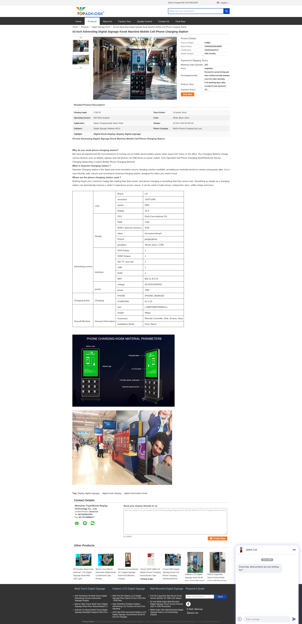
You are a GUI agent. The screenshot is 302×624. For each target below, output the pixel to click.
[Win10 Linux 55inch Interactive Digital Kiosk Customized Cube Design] (106, 560)
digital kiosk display (111, 493)
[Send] (294, 619)
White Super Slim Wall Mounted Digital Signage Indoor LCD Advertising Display (166, 612)
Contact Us (163, 21)
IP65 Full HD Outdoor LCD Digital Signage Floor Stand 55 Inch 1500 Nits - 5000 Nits (128, 598)
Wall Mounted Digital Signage (166, 588)
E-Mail (190, 609)
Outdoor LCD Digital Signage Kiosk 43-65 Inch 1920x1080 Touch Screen (194, 579)
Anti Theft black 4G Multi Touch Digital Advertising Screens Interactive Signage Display (91, 598)
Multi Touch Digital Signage (90, 588)
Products (92, 21)
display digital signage (88, 493)
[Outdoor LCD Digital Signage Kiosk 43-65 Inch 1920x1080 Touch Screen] (195, 562)
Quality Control (144, 21)
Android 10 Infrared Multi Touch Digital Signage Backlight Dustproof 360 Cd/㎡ (91, 611)
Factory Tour (124, 21)
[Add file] (240, 619)
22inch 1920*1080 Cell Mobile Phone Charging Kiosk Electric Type (150, 572)
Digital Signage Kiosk (101, 27)
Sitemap (198, 609)
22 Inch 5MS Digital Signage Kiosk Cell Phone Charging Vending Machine (171, 574)
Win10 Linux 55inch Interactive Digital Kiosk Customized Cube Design (106, 574)
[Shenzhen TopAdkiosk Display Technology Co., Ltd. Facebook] (189, 605)
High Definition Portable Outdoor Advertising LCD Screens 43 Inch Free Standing (128, 606)
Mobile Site (193, 613)
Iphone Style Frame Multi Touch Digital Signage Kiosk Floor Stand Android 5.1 (91, 605)
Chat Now (180, 21)
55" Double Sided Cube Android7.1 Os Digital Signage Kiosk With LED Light (83, 574)
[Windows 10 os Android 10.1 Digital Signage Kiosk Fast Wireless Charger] (128, 560)
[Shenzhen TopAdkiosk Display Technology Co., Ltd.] (89, 11)
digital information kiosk (135, 493)
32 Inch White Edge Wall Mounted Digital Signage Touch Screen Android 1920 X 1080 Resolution (166, 604)
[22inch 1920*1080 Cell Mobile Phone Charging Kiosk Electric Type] (151, 560)
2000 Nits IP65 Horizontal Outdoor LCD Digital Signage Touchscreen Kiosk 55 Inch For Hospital (129, 614)
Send (220, 597)
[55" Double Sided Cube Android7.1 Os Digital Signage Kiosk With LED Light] (84, 560)
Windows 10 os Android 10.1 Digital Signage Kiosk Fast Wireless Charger (128, 574)
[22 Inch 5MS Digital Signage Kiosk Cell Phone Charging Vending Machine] (173, 560)
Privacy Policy (88, 622)
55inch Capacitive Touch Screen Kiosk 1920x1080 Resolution (217, 577)
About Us (107, 21)
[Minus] (294, 550)
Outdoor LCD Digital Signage (128, 588)
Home (78, 21)
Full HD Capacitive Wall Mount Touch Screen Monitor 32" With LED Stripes (166, 597)
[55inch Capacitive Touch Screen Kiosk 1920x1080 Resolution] (218, 562)
